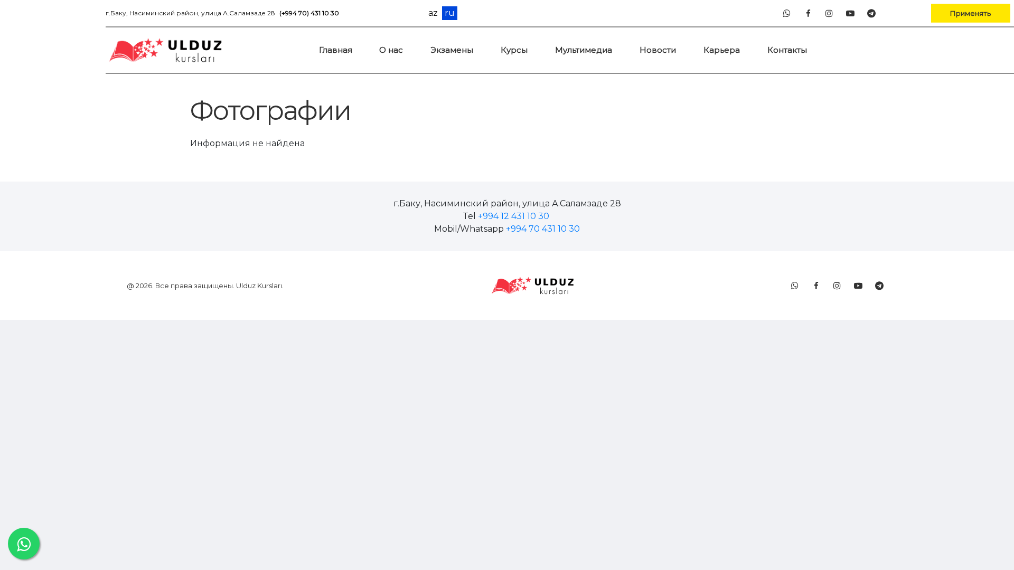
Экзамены (451, 50)
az (433, 13)
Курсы (514, 50)
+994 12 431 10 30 (513, 216)
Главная (335, 50)
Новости (658, 50)
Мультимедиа (583, 50)
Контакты (787, 50)
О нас (391, 50)
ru (450, 13)
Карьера (721, 50)
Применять (970, 12)
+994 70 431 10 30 (543, 229)
